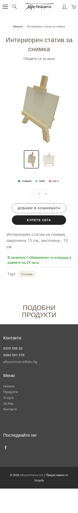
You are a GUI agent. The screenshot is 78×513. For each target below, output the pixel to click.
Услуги (8, 398)
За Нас (8, 403)
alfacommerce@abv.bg (20, 362)
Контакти (10, 409)
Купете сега (39, 220)
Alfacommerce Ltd (31, 475)
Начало (18, 26)
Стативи (27, 274)
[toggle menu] (5, 6)
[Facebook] (5, 447)
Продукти (10, 392)
